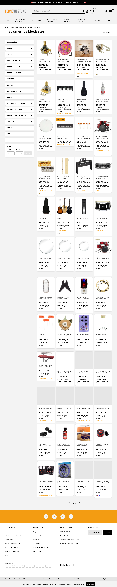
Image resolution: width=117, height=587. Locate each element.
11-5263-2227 (64, 536)
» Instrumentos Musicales (14, 536)
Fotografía (36, 20)
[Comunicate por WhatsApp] (105, 12)
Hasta (18, 149)
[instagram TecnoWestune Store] (46, 516)
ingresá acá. (72, 578)
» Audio (7, 532)
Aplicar (28, 153)
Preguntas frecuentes (40, 532)
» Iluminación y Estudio (13, 543)
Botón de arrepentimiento (84, 578)
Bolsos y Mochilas (66, 20)
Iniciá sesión (94, 9)
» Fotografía (9, 539)
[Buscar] (83, 11)
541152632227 (65, 532)
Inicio (6, 27)
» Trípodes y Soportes (12, 547)
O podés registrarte (93, 12)
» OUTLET (8, 555)
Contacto (36, 539)
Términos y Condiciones (41, 536)
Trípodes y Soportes (82, 20)
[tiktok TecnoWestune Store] (62, 516)
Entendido (90, 584)
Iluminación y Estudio (52, 20)
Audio (7, 20)
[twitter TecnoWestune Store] (71, 516)
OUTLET (108, 20)
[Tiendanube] (104, 579)
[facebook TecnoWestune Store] (54, 516)
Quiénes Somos (38, 551)
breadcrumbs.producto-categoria (18, 27)
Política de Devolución (40, 547)
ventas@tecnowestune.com (69, 539)
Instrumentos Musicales (20, 20)
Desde (9, 149)
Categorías (36, 543)
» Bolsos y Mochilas (12, 551)
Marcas (97, 20)
